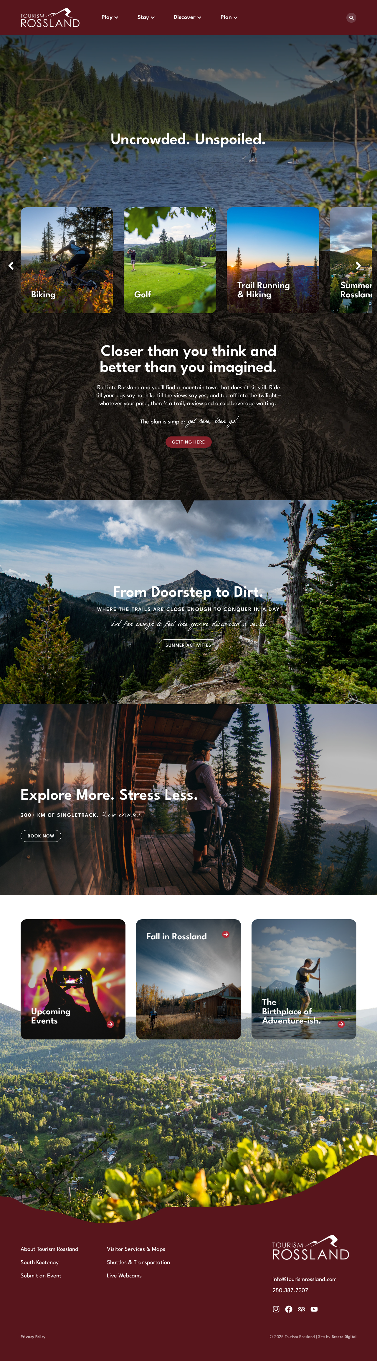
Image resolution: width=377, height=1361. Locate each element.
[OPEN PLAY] (116, 17)
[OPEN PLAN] (235, 17)
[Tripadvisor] (301, 1309)
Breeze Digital (344, 1337)
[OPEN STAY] (153, 17)
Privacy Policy (33, 1337)
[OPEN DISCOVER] (199, 17)
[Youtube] (314, 1309)
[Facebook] (288, 1309)
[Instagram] (276, 1309)
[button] (358, 265)
